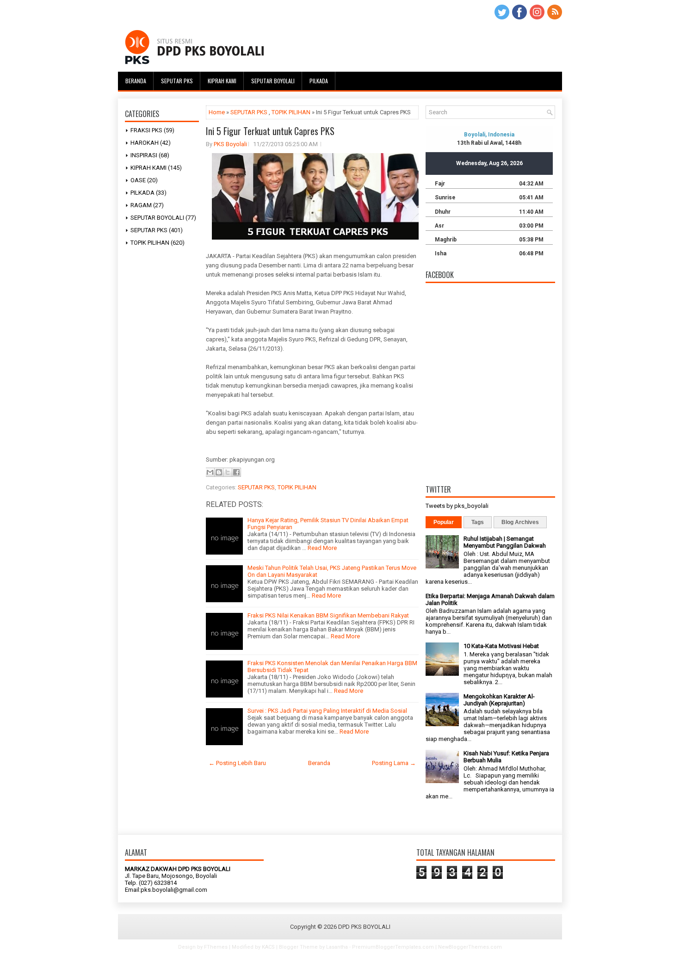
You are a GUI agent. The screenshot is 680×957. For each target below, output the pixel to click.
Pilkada (318, 81)
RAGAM (141, 205)
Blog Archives (520, 522)
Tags (477, 522)
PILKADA (142, 192)
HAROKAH (144, 142)
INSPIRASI (143, 155)
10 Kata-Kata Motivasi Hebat (501, 645)
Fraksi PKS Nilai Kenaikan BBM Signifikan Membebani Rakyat (328, 615)
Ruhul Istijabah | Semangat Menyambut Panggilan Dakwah (505, 542)
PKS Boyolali (230, 144)
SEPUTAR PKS (148, 230)
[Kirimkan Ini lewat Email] (210, 472)
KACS (268, 947)
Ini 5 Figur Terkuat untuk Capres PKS (270, 131)
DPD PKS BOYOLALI (364, 926)
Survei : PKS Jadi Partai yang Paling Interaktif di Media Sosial (327, 710)
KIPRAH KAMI (148, 167)
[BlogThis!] (218, 472)
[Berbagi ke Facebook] (236, 472)
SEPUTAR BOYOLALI (157, 217)
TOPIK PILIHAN (149, 242)
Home (217, 112)
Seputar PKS (177, 81)
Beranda (135, 81)
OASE (138, 180)
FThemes (216, 947)
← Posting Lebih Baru (237, 762)
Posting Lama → (394, 762)
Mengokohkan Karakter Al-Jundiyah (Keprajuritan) (499, 700)
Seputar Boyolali (273, 81)
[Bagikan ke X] (227, 472)
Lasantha (337, 947)
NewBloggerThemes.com (470, 947)
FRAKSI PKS (146, 130)
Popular (443, 522)
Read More (322, 547)
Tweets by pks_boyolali (457, 505)
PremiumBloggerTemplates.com (393, 947)
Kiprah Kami (222, 81)
